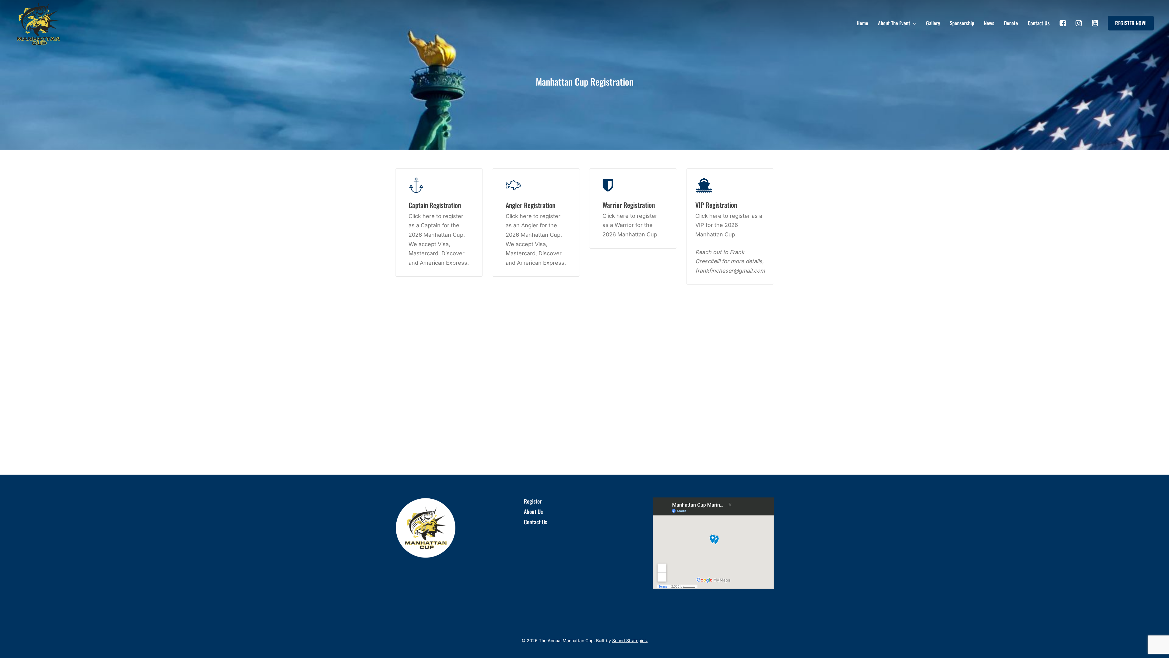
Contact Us (535, 522)
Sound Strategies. (630, 640)
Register (533, 501)
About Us (533, 511)
